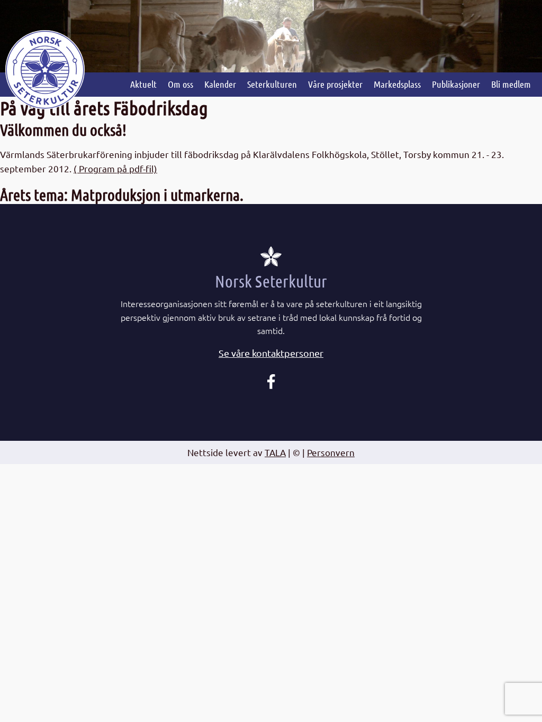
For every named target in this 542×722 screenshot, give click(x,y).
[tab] (271, 353)
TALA (275, 452)
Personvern (331, 452)
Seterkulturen (272, 84)
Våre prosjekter (335, 84)
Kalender (220, 84)
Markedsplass (397, 84)
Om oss (180, 84)
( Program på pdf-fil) (115, 168)
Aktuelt (143, 84)
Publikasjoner (456, 84)
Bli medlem (511, 84)
